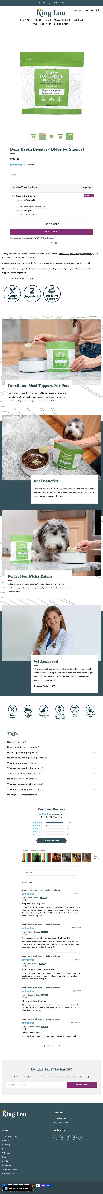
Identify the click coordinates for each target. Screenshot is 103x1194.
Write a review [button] (51, 840)
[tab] (33, 136)
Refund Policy (8, 1165)
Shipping (6, 1144)
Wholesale (7, 1152)
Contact (5, 1140)
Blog (4, 1157)
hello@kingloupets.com (63, 1118)
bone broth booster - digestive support (44, 1019)
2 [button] (48, 1045)
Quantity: (13, 174)
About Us (45, 24)
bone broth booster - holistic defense (44, 890)
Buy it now (51, 231)
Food (48, 19)
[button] (16, 164)
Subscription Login (10, 1136)
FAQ (35, 24)
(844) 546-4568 (60, 1122)
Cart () (89, 10)
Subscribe (81, 1084)
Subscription (62, 24)
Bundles (78, 19)
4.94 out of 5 (58, 814)
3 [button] (52, 1045)
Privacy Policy (8, 1173)
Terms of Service (9, 1169)
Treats (37, 19)
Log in (77, 10)
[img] (28, 893)
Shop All (25, 19)
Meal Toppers (62, 19)
